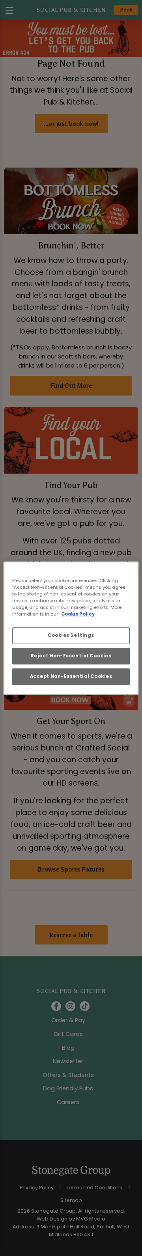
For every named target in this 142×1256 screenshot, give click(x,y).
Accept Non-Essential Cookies (71, 676)
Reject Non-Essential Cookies (71, 656)
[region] (71, 627)
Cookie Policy (78, 614)
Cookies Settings (71, 635)
